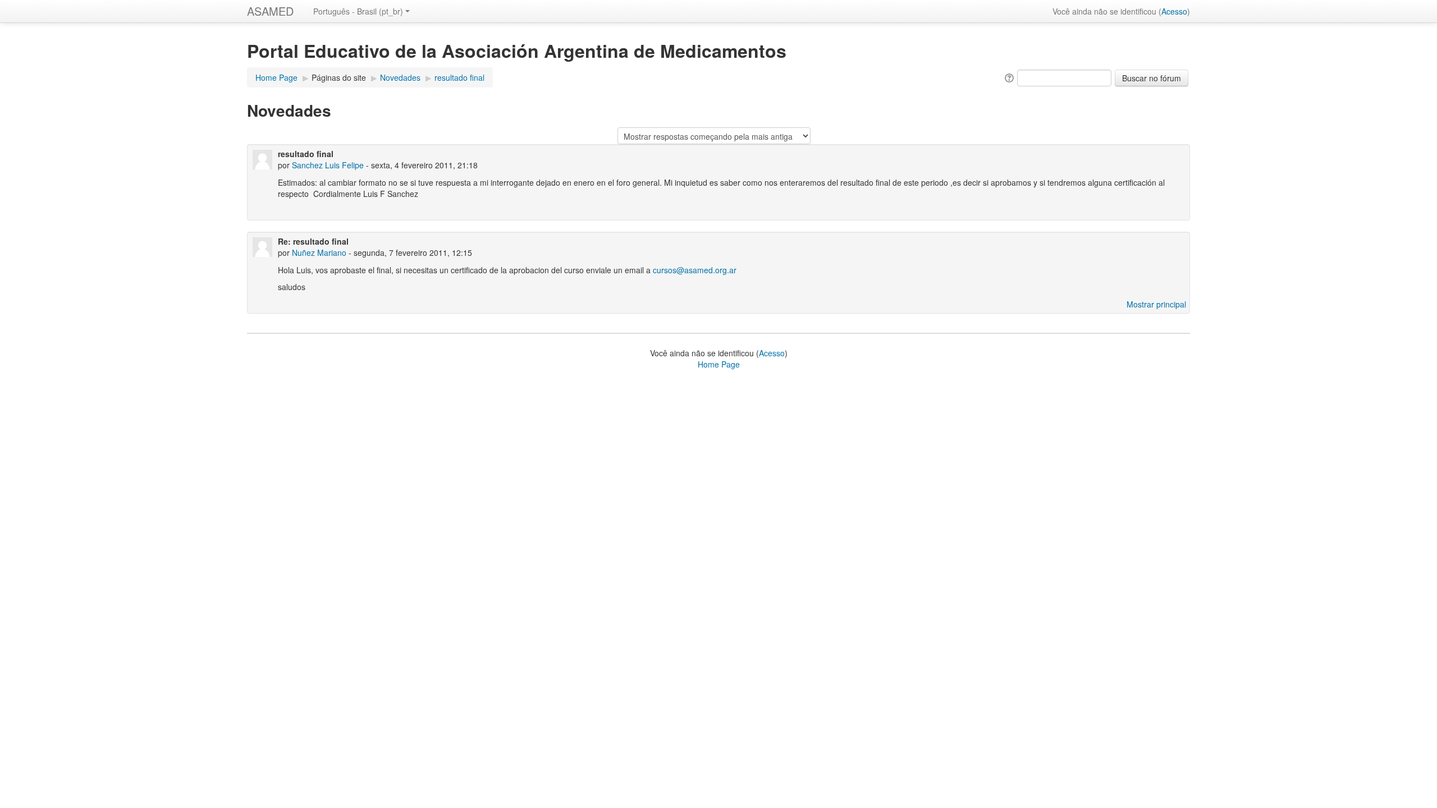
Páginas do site (339, 77)
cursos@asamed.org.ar (694, 270)
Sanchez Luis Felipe (328, 165)
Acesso (1174, 11)
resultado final (459, 77)
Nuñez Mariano (319, 252)
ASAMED (270, 11)
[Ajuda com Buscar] (1008, 76)
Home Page (276, 77)
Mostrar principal (1156, 304)
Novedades (400, 77)
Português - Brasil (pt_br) (358, 11)
